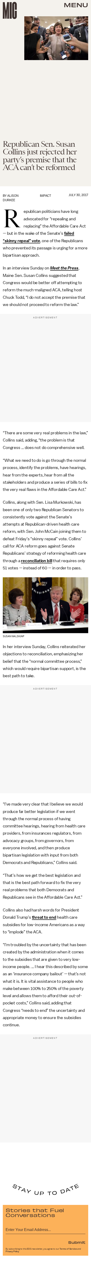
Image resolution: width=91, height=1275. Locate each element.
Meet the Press (64, 268)
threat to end (44, 917)
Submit (76, 1242)
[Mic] (10, 10)
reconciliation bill (36, 561)
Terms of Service (68, 1249)
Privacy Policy (12, 1251)
